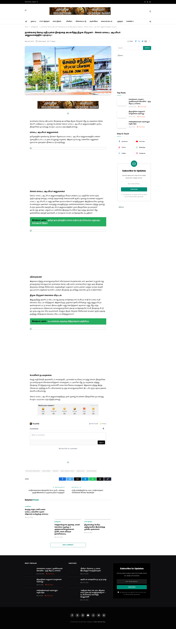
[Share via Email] (145, 41)
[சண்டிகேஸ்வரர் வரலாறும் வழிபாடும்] (122, 124)
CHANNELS (130, 21)
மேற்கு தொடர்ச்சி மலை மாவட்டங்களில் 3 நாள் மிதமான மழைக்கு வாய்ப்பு (36, 512)
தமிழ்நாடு (57, 522)
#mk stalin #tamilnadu (33, 471)
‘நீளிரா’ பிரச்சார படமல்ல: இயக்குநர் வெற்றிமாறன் (90, 570)
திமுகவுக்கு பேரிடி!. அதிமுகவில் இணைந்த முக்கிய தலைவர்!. (94, 527)
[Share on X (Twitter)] (139, 41)
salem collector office (67, 471)
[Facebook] (18, 105)
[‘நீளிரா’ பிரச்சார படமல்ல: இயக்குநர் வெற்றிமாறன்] (74, 571)
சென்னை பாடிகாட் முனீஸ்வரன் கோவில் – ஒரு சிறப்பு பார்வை (140, 101)
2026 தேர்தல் (44, 21)
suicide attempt (91, 471)
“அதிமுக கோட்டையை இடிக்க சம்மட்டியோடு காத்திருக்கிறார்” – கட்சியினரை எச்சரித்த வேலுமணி (93, 593)
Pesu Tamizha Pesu (99, 622)
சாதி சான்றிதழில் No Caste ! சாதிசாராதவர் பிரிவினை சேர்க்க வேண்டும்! (87, 491)
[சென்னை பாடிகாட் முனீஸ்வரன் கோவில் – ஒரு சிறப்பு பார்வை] (122, 102)
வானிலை (28, 506)
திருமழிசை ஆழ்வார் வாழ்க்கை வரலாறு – (137, 112)
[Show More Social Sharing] (149, 41)
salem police (80, 471)
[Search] (150, 21)
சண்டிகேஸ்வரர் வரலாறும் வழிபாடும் (139, 123)
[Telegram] (18, 120)
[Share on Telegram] (142, 41)
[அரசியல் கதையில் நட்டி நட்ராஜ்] (74, 582)
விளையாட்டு (81, 21)
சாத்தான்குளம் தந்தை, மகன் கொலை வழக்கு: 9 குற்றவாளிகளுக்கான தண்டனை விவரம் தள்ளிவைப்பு (67, 529)
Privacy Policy (133, 197)
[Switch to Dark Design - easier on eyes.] (150, 11)
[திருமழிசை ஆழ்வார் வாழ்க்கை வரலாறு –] (122, 114)
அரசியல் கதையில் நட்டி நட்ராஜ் (93, 579)
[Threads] (18, 131)
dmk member (46, 471)
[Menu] (26, 21)
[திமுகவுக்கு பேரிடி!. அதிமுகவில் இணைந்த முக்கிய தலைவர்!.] (97, 511)
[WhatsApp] (18, 126)
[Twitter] (18, 110)
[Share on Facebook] (135, 41)
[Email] (18, 115)
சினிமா (69, 21)
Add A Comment (68, 545)
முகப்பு (33, 21)
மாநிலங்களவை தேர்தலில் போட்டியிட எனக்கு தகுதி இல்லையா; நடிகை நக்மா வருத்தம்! (46, 491)
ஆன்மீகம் (94, 21)
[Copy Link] (18, 136)
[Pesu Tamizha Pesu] (35, 11)
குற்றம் (120, 21)
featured (55, 471)
